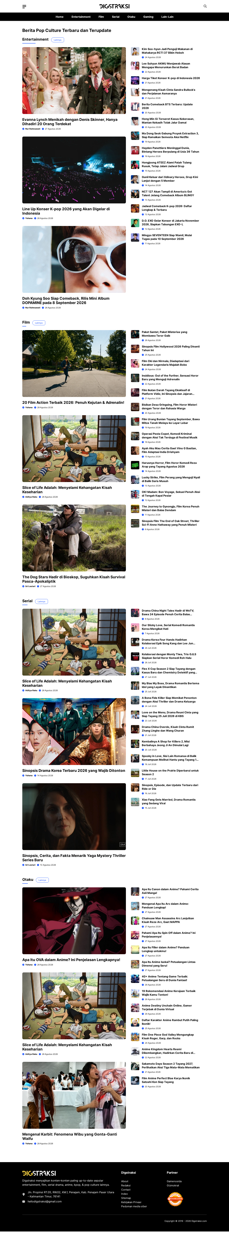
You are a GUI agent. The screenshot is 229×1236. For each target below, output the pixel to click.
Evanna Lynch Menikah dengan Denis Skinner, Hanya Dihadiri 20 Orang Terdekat (70, 121)
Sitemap (126, 1198)
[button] (205, 6)
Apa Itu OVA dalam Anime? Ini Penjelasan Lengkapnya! (71, 960)
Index (124, 1193)
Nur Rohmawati (32, 129)
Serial (115, 16)
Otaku (131, 16)
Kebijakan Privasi (131, 1202)
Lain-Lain (167, 16)
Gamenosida (174, 1181)
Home (60, 16)
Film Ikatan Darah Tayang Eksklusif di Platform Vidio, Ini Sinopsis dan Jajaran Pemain (167, 393)
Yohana (29, 218)
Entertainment (81, 16)
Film (101, 16)
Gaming (148, 16)
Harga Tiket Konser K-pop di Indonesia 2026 (171, 78)
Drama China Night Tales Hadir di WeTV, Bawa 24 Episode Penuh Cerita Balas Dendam (168, 614)
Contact (125, 1189)
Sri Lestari (30, 586)
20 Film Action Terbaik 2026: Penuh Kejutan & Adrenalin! (73, 402)
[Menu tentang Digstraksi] (24, 7)
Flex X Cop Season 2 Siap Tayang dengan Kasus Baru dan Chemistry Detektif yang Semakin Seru (168, 672)
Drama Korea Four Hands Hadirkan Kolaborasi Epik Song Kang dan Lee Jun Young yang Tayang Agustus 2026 (167, 643)
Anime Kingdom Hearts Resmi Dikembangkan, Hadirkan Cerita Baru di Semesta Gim (167, 1052)
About (124, 1181)
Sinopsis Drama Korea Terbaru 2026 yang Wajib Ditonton (73, 770)
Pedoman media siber (134, 1206)
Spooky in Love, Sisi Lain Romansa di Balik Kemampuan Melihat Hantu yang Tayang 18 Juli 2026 (170, 759)
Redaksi (126, 1185)
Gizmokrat (173, 1185)
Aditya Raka (31, 497)
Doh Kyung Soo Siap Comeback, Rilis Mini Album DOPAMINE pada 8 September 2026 (65, 300)
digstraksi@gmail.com (48, 1201)
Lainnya (57, 40)
